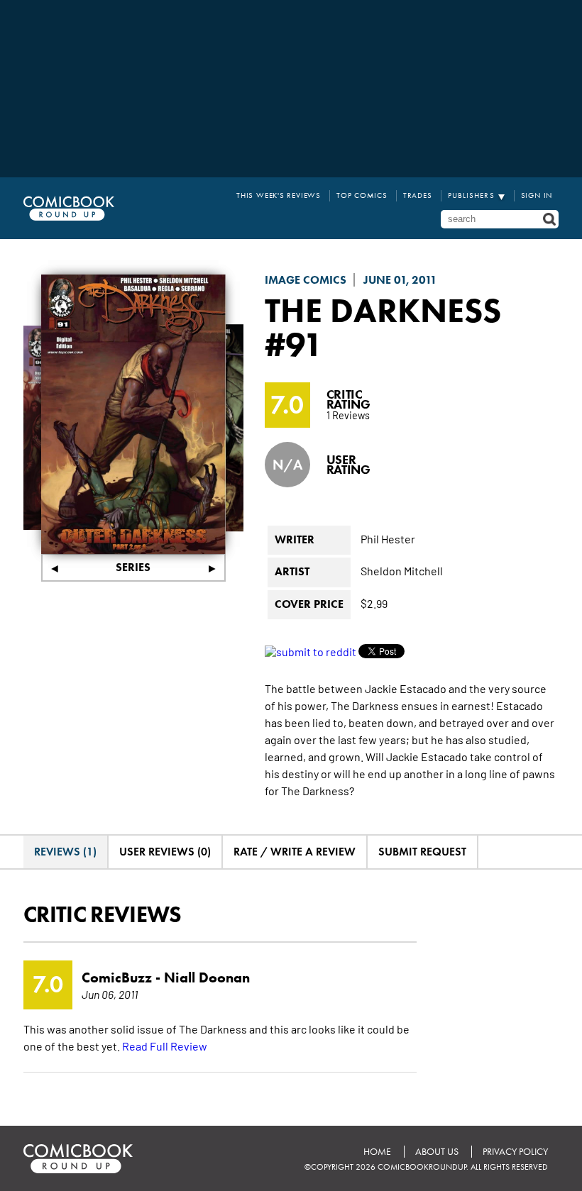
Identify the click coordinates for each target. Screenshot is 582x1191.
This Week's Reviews (278, 195)
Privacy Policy (515, 1152)
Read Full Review (164, 1045)
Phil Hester (388, 538)
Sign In (537, 195)
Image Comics (305, 280)
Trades (417, 195)
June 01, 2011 (400, 280)
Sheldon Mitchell (402, 570)
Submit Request (422, 851)
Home (377, 1152)
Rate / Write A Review (295, 851)
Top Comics (362, 195)
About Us (437, 1152)
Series (133, 567)
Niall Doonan (207, 977)
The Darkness (383, 310)
